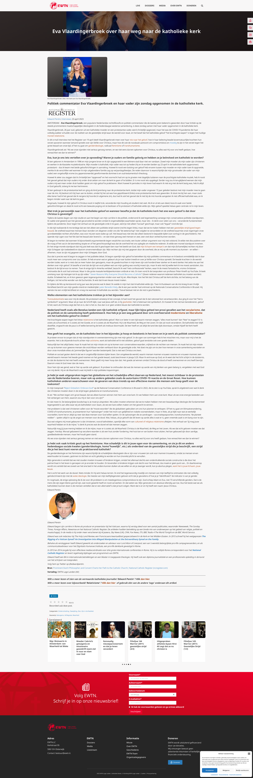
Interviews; (66, 119)
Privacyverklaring (223, 774)
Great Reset (173, 378)
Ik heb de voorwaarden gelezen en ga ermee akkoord (157, 707)
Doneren (191, 5)
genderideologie (95, 145)
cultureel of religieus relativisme (149, 421)
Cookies (143, 773)
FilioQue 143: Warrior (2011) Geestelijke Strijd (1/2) (165, 645)
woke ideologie (80, 476)
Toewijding (73, 611)
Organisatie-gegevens (235, 774)
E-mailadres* (135, 699)
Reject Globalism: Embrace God (78, 388)
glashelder (127, 302)
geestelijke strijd (181, 227)
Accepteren (210, 770)
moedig (173, 142)
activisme (94, 340)
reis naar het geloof (138, 139)
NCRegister (68, 615)
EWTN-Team (132, 753)
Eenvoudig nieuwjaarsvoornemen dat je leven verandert (86, 645)
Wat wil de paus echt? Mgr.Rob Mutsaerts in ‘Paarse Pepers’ (191, 645)
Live (138, 5)
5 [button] (130, 664)
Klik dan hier (109, 582)
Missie (129, 742)
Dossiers (149, 5)
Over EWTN (176, 5)
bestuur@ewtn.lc (63, 753)
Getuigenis (60, 615)
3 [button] (126, 664)
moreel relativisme (55, 135)
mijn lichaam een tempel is (152, 246)
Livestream (92, 750)
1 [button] (122, 664)
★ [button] (50, 602)
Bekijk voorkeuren (242, 770)
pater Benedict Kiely (108, 287)
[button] (249, 754)
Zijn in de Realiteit (88, 611)
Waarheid (76, 615)
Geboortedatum (137, 690)
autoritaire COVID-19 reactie (142, 378)
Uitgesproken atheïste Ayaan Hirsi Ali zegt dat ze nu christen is (140, 645)
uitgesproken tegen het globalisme (85, 375)
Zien (79, 611)
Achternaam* (135, 682)
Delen (55, 596)
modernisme (178, 312)
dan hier (145, 578)
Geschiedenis (132, 750)
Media (162, 5)
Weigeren (226, 770)
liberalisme (195, 312)
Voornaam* (134, 674)
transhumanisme (132, 145)
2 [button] (124, 664)
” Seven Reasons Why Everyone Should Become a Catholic (115, 274)
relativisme (88, 319)
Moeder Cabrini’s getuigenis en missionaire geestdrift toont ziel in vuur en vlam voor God (59, 647)
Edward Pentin (54, 119)
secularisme (193, 309)
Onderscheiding (63, 611)
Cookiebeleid (214, 774)
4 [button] (128, 664)
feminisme (116, 145)
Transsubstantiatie (55, 299)
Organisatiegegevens (136, 757)
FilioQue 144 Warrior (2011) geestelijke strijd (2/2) (111, 645)
